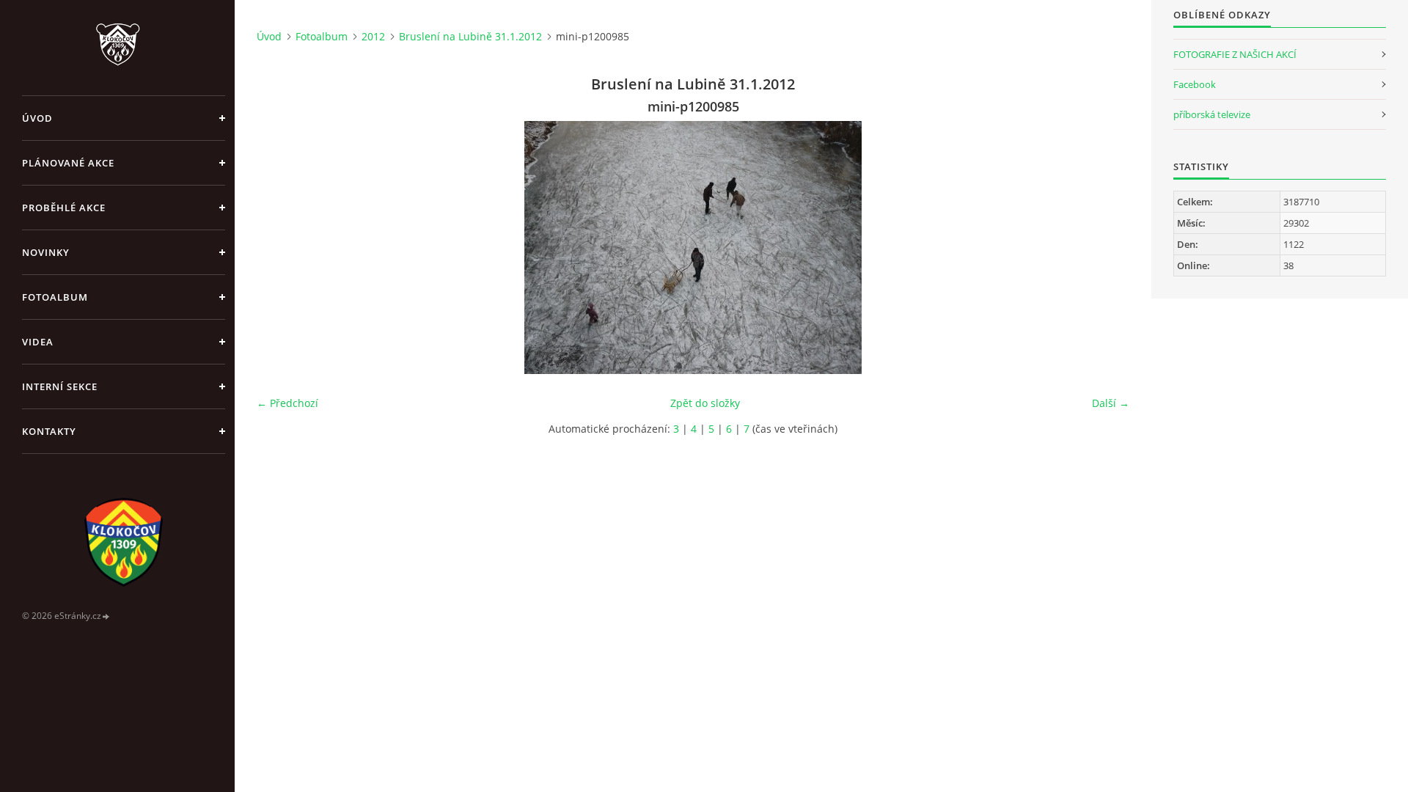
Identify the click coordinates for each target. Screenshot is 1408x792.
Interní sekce (60, 386)
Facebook (1194, 84)
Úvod (37, 118)
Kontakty (49, 431)
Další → (1110, 403)
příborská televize (1211, 114)
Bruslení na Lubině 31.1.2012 (470, 36)
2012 (373, 36)
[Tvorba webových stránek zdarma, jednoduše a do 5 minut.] (106, 616)
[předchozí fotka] (280, 247)
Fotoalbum (55, 297)
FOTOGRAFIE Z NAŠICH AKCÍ (1235, 54)
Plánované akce (68, 162)
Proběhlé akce (64, 207)
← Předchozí (287, 403)
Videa (38, 341)
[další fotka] (1105, 247)
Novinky (46, 252)
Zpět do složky (705, 403)
